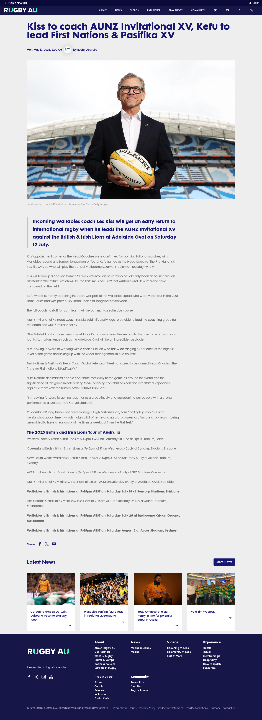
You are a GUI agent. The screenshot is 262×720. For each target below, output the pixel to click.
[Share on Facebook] (40, 544)
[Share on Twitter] (47, 544)
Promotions (120, 708)
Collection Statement (170, 708)
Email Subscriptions (197, 708)
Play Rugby (103, 676)
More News (224, 562)
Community (140, 676)
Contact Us (229, 708)
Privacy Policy (147, 708)
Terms (133, 708)
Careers (215, 708)
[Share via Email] (54, 544)
